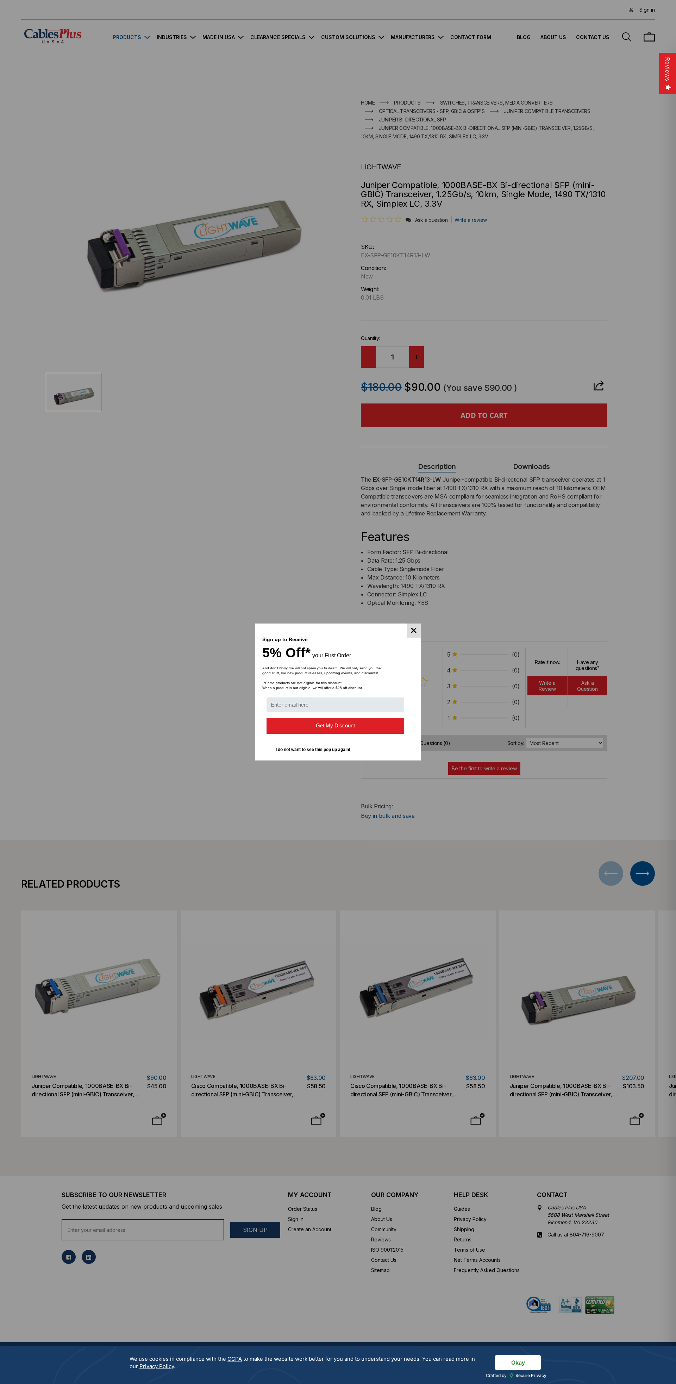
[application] (338, 1365)
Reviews (667, 69)
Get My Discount (335, 725)
